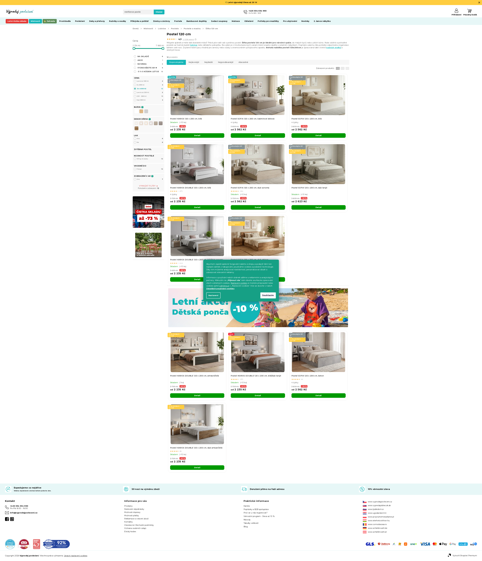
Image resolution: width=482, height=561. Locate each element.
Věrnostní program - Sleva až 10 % (259, 516)
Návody (247, 520)
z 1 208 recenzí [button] (188, 39)
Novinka (150, 64)
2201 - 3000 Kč (150, 96)
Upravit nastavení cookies (75, 556)
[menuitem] (17, 21)
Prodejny (128, 506)
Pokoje (150, 169)
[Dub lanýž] (160, 123)
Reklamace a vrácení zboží (136, 519)
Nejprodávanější (225, 62)
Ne (150, 142)
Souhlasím (268, 295)
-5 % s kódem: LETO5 (150, 71)
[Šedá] (146, 111)
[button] (195, 39)
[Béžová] (141, 111)
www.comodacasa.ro (377, 524)
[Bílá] (136, 111)
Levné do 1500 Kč (150, 81)
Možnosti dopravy (132, 512)
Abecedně (243, 62)
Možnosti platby (131, 515)
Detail (197, 135)
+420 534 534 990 (19, 506)
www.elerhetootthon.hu (379, 520)
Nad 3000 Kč (150, 100)
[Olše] (146, 123)
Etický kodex (130, 531)
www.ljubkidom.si (376, 509)
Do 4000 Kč (150, 89)
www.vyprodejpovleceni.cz (380, 502)
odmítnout (224, 286)
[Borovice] (136, 123)
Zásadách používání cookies (220, 288)
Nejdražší (208, 62)
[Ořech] (150, 123)
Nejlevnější (194, 62)
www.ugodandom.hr (377, 513)
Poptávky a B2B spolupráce (256, 509)
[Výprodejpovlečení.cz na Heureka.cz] (10, 544)
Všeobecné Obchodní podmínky (139, 525)
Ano (150, 138)
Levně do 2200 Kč (150, 92)
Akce (150, 60)
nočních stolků (333, 47)
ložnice (193, 45)
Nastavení (213, 295)
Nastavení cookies (239, 283)
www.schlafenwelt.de (377, 528)
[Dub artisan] (136, 128)
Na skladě (150, 56)
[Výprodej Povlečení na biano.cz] (36, 544)
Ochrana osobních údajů (135, 528)
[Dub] (141, 123)
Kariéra (247, 506)
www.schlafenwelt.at (377, 532)
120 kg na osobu (150, 159)
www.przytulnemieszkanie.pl (381, 517)
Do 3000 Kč (150, 85)
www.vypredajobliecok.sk (379, 505)
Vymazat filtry (147, 186)
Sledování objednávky (134, 509)
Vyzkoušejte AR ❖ (150, 68)
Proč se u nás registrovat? (256, 513)
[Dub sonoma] (155, 123)
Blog (246, 526)
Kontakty (128, 522)
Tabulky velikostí (251, 523)
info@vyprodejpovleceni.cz (23, 513)
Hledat (159, 12)
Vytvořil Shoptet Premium (465, 555)
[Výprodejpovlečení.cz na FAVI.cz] (24, 544)
